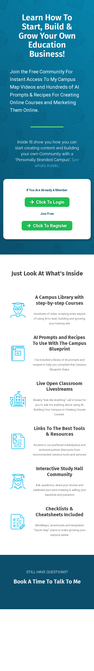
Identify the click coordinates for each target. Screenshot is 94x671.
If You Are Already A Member (47, 190)
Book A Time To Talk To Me (47, 581)
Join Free (47, 213)
